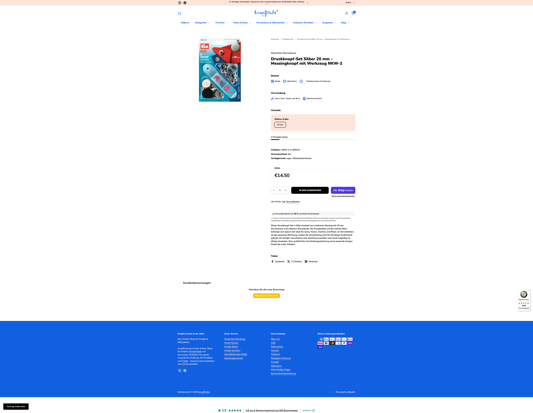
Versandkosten (293, 201)
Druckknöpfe (195, 351)
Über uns (275, 339)
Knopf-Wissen (231, 343)
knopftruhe (204, 392)
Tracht (185, 361)
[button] (179, 13)
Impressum (276, 365)
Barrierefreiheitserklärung (283, 373)
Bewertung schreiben (267, 295)
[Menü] (528, 291)
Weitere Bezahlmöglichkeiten (343, 196)
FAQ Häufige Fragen (281, 369)
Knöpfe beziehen (232, 350)
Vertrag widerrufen (16, 406)
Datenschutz (277, 346)
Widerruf (275, 354)
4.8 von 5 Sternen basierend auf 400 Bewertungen (272, 410)
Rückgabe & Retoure (281, 358)
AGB (273, 343)
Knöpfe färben (231, 346)
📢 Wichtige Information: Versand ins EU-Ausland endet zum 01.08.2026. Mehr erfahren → (266, 3)
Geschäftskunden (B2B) (235, 354)
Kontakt (275, 362)
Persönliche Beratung (234, 339)
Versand (275, 350)
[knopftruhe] (266, 13)
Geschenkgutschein (233, 358)
